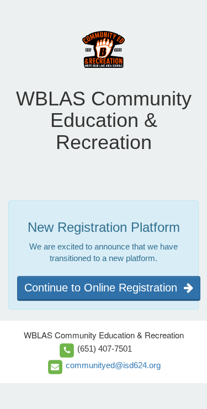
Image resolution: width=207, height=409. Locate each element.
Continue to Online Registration (104, 287)
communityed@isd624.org (113, 365)
